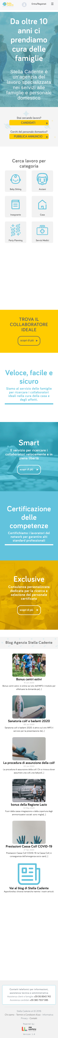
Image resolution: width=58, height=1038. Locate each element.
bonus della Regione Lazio (29, 804)
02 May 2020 (29, 808)
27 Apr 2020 (29, 850)
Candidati (28, 122)
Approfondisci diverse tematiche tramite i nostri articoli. (29, 892)
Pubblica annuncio (28, 136)
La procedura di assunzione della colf (29, 763)
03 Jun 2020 (29, 766)
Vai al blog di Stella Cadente (29, 888)
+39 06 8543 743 (42, 996)
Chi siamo (9, 1015)
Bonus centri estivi (29, 679)
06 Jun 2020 (28, 725)
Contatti (33, 1018)
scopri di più (27, 340)
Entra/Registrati (39, 4)
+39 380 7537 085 (39, 1000)
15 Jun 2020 (29, 683)
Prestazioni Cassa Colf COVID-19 (29, 846)
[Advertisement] (29, 278)
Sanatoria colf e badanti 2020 (29, 721)
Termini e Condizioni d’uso (28, 1015)
